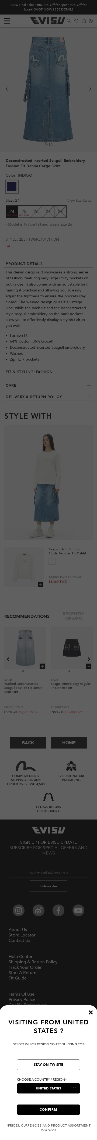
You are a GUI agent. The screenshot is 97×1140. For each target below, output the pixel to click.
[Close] (90, 1012)
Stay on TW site (48, 1064)
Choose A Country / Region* (42, 1079)
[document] (48, 1075)
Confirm (48, 1109)
